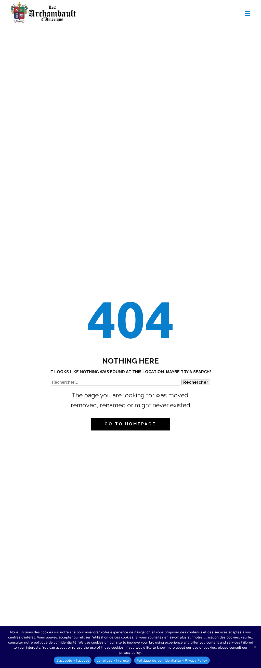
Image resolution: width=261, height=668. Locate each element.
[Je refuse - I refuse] (254, 646)
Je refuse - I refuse (113, 660)
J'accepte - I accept (72, 660)
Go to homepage (130, 424)
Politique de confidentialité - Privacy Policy (172, 660)
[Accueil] (45, 13)
